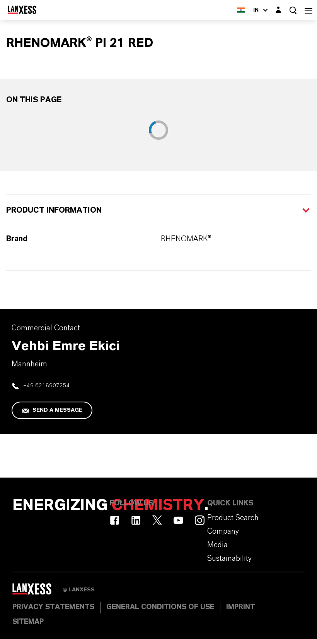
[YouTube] (178, 520)
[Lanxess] (37, 592)
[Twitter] (157, 520)
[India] (241, 10)
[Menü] (308, 10)
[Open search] (293, 10)
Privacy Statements (53, 607)
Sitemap (28, 621)
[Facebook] (114, 520)
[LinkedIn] (136, 520)
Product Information (54, 210)
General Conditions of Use (160, 607)
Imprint (240, 607)
